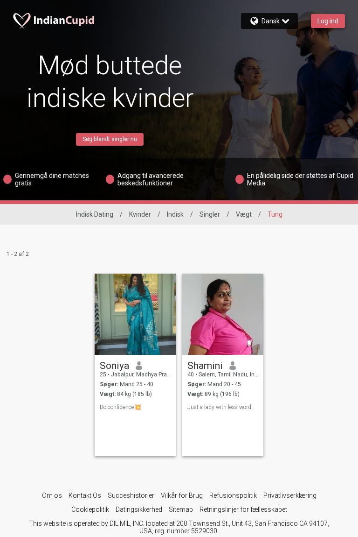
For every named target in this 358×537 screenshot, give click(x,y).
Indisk (175, 214)
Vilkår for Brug (182, 495)
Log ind (327, 21)
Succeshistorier (131, 495)
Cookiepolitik (90, 509)
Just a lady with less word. (220, 407)
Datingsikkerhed (139, 509)
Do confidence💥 (120, 407)
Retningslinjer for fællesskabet (243, 509)
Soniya (114, 365)
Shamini (205, 365)
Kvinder (140, 214)
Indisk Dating (94, 214)
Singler (210, 214)
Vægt (244, 214)
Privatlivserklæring (290, 495)
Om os (52, 495)
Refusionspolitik (233, 495)
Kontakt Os (85, 495)
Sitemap (181, 509)
